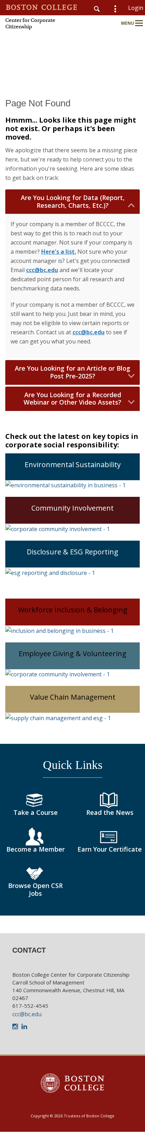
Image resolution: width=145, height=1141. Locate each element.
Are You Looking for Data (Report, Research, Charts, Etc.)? (73, 202)
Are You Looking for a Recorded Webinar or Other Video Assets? (72, 399)
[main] (72, 515)
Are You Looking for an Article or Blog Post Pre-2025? (72, 372)
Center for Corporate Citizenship (30, 23)
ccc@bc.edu (27, 1014)
